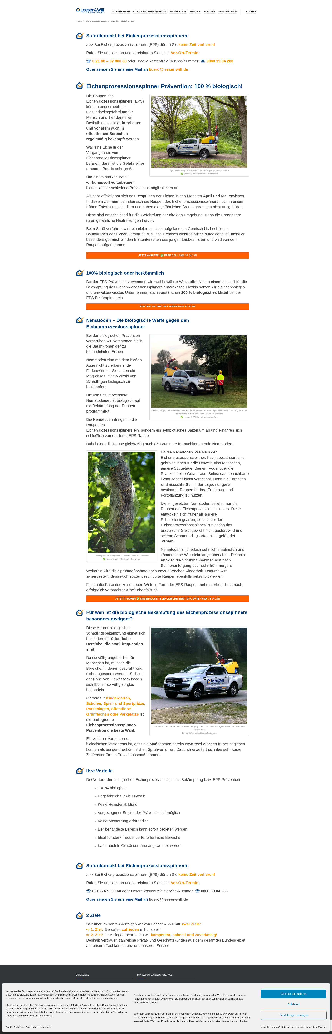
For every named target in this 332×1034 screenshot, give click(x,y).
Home (79, 21)
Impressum (46, 1027)
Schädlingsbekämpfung (150, 11)
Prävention (178, 11)
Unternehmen (120, 11)
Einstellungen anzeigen (293, 1015)
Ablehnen (293, 1004)
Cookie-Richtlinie (15, 1027)
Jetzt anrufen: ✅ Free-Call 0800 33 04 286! (168, 255)
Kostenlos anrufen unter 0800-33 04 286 (167, 306)
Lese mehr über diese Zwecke (310, 1027)
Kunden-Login (227, 11)
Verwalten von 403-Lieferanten (277, 1027)
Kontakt (209, 11)
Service (195, 11)
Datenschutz (32, 1027)
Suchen (251, 11)
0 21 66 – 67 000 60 (109, 61)
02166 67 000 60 (106, 891)
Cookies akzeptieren (293, 993)
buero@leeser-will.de (168, 69)
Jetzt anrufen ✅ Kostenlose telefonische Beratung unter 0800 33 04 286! (167, 598)
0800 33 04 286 (220, 61)
